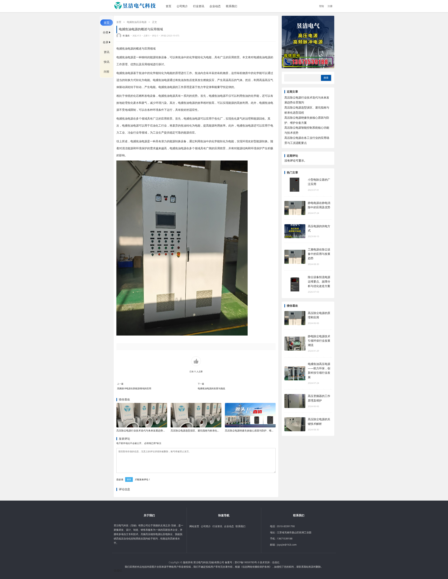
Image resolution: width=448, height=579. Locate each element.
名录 (105, 42)
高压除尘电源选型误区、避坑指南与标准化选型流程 (199, 430)
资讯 (106, 52)
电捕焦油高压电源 (136, 22)
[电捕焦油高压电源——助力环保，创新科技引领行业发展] (294, 373)
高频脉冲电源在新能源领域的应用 (134, 388)
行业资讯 (198, 6)
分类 (105, 32)
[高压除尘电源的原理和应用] (294, 318)
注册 (330, 6)
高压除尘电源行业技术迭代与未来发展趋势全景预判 (144, 430)
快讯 (106, 62)
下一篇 (201, 383)
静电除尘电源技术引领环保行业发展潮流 (319, 340)
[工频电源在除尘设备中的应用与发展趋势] (294, 257)
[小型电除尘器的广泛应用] (294, 185)
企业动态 (215, 6)
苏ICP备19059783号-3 (247, 562)
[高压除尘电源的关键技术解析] (294, 424)
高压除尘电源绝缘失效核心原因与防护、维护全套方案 (254, 430)
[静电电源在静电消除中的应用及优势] (294, 208)
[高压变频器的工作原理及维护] (294, 401)
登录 (129, 479)
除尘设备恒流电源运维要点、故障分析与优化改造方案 (319, 281)
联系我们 (231, 6)
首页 (168, 6)
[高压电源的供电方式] (294, 231)
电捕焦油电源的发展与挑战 (211, 388)
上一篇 (120, 383)
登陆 (321, 6)
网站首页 (194, 526)
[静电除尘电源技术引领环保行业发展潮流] (294, 344)
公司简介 (182, 6)
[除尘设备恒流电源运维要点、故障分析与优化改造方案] (294, 284)
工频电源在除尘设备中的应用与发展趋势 (319, 253)
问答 (106, 72)
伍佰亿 (275, 562)
